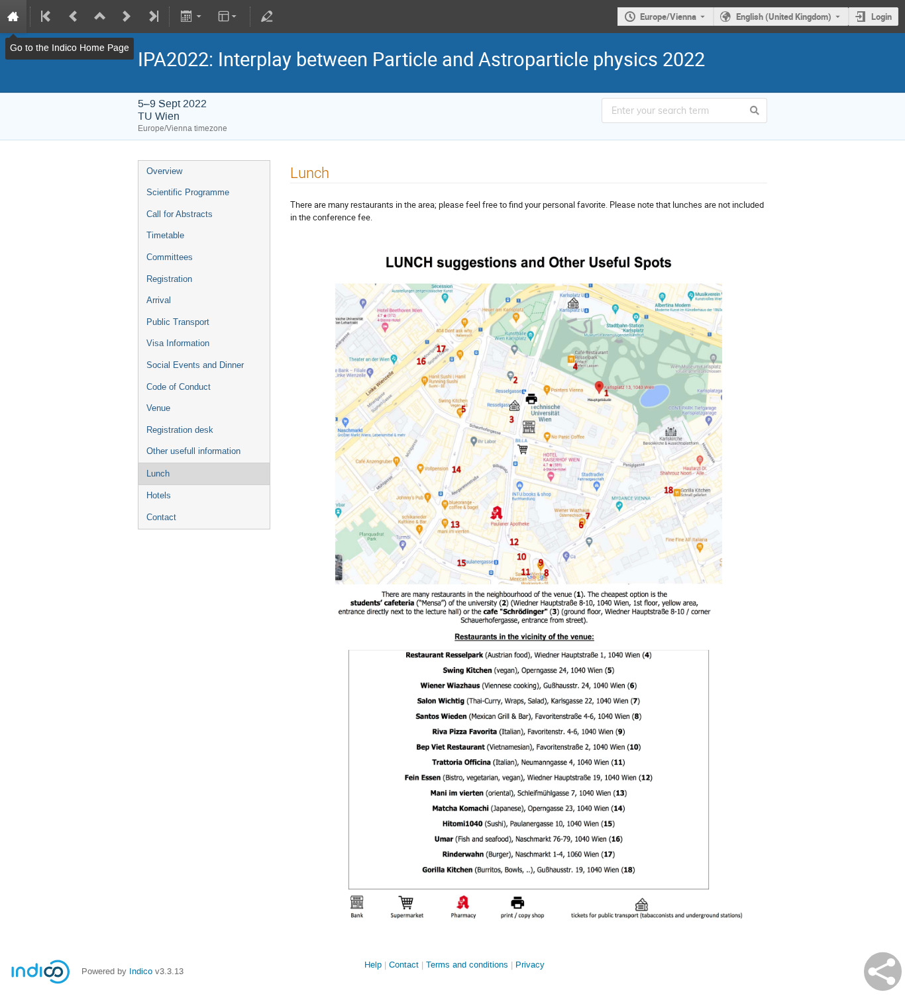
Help (373, 964)
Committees (169, 257)
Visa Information (177, 343)
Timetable (165, 235)
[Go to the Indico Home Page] (13, 16)
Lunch (158, 473)
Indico (140, 971)
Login (881, 17)
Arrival (158, 300)
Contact (161, 517)
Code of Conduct (178, 387)
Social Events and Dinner (195, 365)
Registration (169, 279)
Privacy (530, 964)
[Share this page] (883, 971)
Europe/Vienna (668, 17)
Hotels (158, 495)
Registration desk (179, 430)
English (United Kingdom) (783, 17)
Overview (164, 171)
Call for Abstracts (179, 214)
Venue (158, 408)
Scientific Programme (187, 192)
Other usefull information (193, 451)
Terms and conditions (467, 964)
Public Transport (177, 322)
